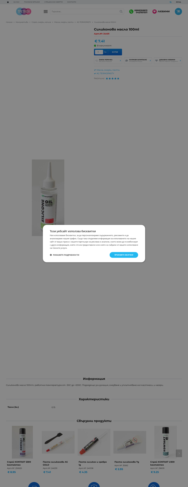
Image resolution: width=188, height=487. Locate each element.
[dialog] (94, 243)
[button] (64, 255)
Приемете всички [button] (123, 255)
